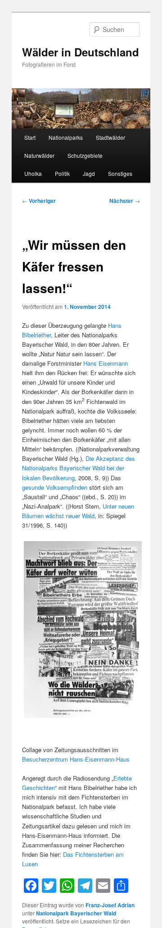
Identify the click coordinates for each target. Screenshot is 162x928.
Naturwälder (39, 155)
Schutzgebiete (85, 155)
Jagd (89, 173)
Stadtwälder (110, 137)
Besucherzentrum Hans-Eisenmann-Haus (76, 759)
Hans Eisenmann (105, 363)
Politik (62, 173)
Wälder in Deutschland (80, 52)
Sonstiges (120, 173)
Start (30, 137)
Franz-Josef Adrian (110, 905)
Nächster (124, 201)
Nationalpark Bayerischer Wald (76, 913)
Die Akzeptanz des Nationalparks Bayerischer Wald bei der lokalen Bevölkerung (78, 468)
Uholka (33, 173)
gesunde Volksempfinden (54, 487)
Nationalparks (66, 137)
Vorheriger (39, 201)
